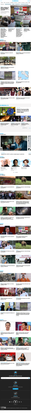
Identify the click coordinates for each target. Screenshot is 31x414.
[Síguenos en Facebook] (9, 401)
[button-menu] (1, 1)
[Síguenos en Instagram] (13, 401)
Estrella (17, 216)
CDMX (4, 2)
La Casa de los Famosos (24, 4)
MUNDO (1, 271)
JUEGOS (2, 2)
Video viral (2, 216)
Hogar (17, 200)
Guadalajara (12, 2)
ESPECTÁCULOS (3, 320)
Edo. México (7, 2)
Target (1, 297)
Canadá (13, 4)
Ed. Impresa (23, 2)
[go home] (15, 407)
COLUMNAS (2, 157)
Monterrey (15, 2)
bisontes (17, 250)
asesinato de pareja (3, 66)
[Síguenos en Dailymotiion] (21, 401)
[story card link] (20, 10)
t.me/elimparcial (15, 396)
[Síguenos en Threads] (19, 401)
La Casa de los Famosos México (20, 362)
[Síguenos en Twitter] (11, 401)
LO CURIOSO (2, 175)
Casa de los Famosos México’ (4, 362)
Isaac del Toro (17, 4)
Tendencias (2, 200)
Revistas (26, 2)
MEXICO (1, 224)
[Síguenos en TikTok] (17, 401)
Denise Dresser (24, 167)
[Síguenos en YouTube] (15, 401)
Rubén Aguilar (3, 167)
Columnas (19, 2)
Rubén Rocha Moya (8, 4)
